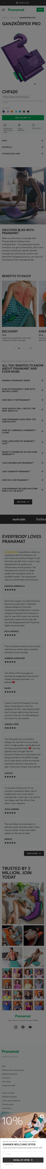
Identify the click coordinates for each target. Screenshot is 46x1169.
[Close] (42, 1116)
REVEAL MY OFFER (21, 1160)
